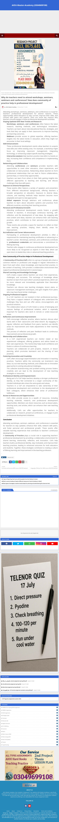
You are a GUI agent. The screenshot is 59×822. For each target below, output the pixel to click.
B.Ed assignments (30, 713)
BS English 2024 (30, 715)
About (13, 811)
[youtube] (52, 543)
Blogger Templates (14, 813)
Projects (29, 742)
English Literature (30, 723)
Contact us (19, 811)
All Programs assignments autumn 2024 (11, 699)
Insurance (30, 728)
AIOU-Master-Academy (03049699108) (29, 5)
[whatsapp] (29, 543)
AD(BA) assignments (30, 710)
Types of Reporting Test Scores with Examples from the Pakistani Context (20, 479)
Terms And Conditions (47, 811)
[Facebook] (10, 462)
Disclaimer (36, 811)
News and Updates (29, 739)
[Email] (23, 462)
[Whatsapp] (16, 462)
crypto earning (29, 744)
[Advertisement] (29, 22)
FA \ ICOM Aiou (30, 726)
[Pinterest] (19, 462)
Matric (30, 731)
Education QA (8, 92)
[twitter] (18, 543)
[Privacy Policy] (6, 547)
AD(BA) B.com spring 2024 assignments (30, 707)
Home (2, 92)
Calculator (29, 718)
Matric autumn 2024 (30, 734)
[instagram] (41, 543)
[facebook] (6, 543)
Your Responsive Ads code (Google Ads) (29, 533)
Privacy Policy (28, 811)
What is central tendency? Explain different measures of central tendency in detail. (22, 481)
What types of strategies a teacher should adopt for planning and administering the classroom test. (26, 483)
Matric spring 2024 (30, 736)
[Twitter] (13, 462)
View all (55, 476)
